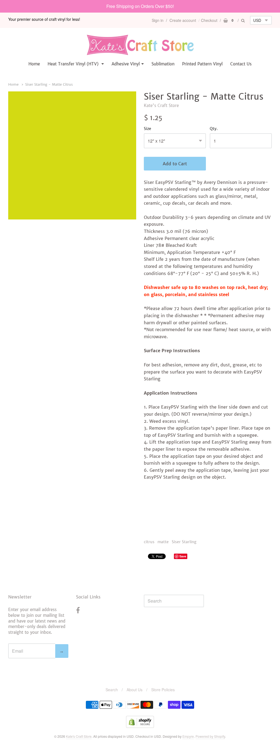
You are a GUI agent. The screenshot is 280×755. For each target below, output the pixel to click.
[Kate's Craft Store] (140, 44)
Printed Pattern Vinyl (202, 63)
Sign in (158, 20)
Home (34, 63)
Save (182, 556)
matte (163, 541)
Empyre (188, 736)
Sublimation (162, 63)
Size (147, 129)
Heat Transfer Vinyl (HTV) (74, 63)
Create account (183, 20)
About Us (134, 689)
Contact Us (241, 63)
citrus (149, 541)
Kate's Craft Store (161, 105)
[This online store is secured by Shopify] (140, 726)
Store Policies (163, 689)
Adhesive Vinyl (126, 63)
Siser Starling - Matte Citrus (49, 84)
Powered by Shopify (210, 736)
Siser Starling (184, 541)
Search (112, 689)
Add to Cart (175, 163)
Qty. (214, 129)
